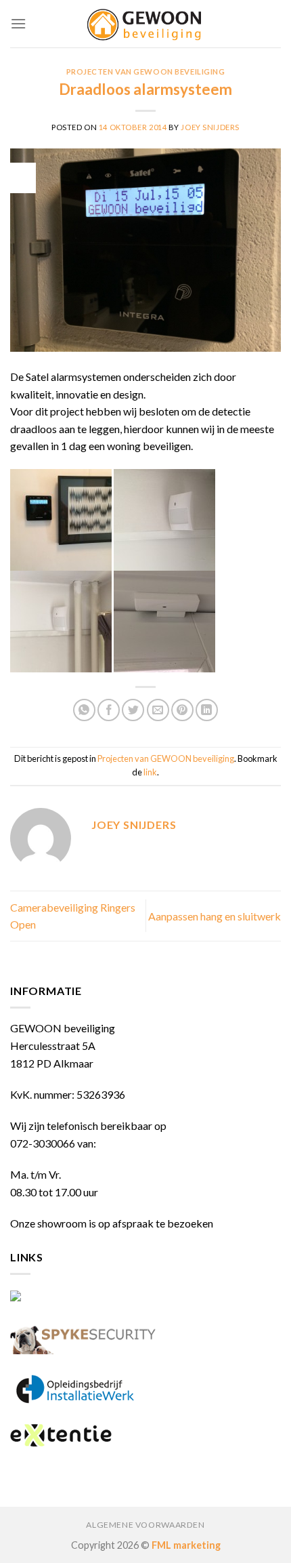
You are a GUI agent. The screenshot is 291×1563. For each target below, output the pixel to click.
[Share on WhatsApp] (84, 710)
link (150, 772)
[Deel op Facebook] (108, 710)
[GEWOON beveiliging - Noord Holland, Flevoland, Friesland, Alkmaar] (145, 23)
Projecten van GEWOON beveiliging (145, 71)
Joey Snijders (210, 127)
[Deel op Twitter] (133, 710)
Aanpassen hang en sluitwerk (214, 916)
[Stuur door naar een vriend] (158, 710)
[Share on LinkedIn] (207, 710)
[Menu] (18, 23)
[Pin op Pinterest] (182, 710)
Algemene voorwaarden (145, 1525)
